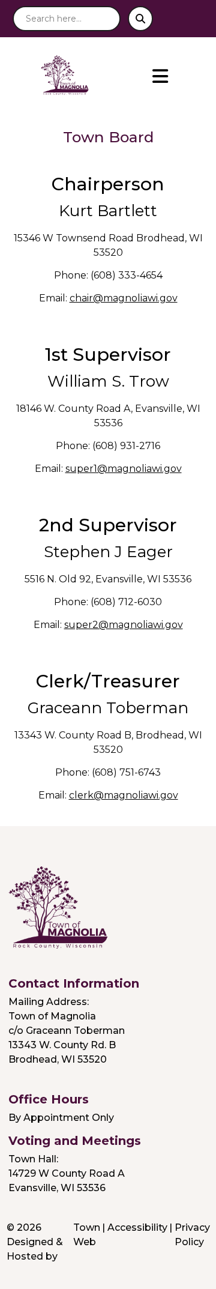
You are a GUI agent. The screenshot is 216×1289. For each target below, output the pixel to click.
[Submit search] (140, 18)
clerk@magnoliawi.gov (123, 795)
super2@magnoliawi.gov (123, 624)
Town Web (86, 1235)
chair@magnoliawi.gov (124, 298)
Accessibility (137, 1227)
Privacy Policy (192, 1235)
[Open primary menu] (160, 76)
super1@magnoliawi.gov (123, 468)
